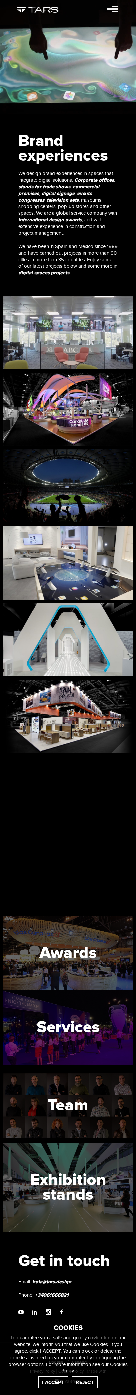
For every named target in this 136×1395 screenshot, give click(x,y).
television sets (63, 200)
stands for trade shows (44, 187)
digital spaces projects (43, 273)
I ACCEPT (53, 1382)
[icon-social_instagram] (50, 1312)
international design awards (50, 220)
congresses (31, 200)
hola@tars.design (51, 1282)
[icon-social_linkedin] (36, 1312)
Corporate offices (94, 180)
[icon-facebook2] (61, 1312)
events (84, 193)
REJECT (85, 1382)
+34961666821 (52, 1295)
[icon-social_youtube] (22, 1312)
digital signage (58, 193)
